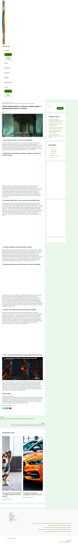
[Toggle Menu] (8, 54)
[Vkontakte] (7, 408)
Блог (9, 95)
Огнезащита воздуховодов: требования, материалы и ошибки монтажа (55, 136)
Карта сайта (68, 540)
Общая (9, 58)
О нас (5, 87)
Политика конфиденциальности (64, 541)
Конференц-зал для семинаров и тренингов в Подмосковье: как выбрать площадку (55, 131)
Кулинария (6, 77)
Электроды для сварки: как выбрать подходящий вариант (59, 525)
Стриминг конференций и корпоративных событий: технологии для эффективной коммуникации (56, 121)
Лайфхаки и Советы (8, 82)
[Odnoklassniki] (9, 408)
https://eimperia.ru (38, 401)
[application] (8, 50)
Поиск (50, 106)
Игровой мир (6, 72)
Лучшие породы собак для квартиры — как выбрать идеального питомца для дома (11, 494)
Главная (5, 50)
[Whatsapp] (3, 408)
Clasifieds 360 (6, 46)
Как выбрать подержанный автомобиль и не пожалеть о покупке (32, 493)
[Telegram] (5, 408)
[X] (10, 408)
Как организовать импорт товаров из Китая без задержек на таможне (57, 527)
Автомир (6, 63)
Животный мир (7, 68)
